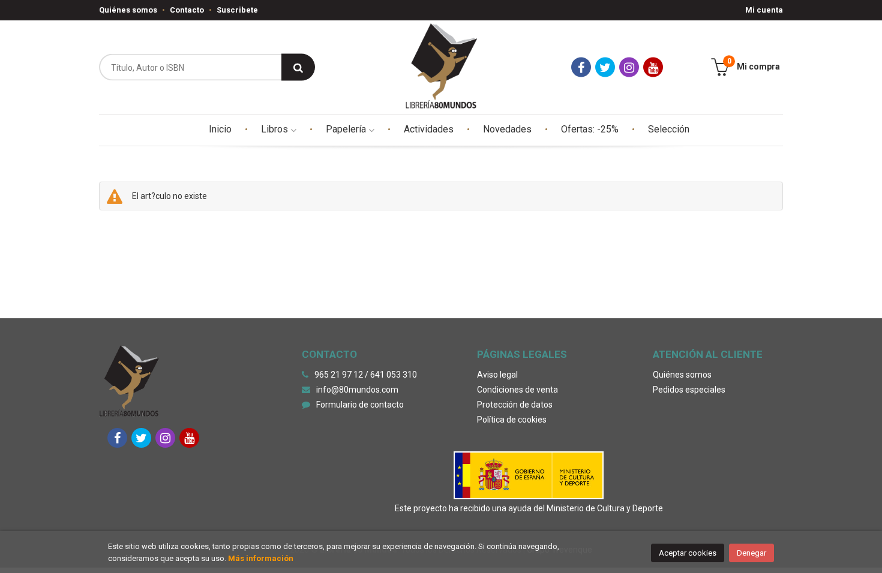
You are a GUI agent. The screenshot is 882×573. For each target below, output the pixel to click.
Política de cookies (512, 419)
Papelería (347, 129)
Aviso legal (497, 374)
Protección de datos (515, 404)
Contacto (187, 9)
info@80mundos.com (357, 389)
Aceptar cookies (687, 552)
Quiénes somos (128, 9)
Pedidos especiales (689, 389)
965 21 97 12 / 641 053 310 (365, 374)
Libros (275, 129)
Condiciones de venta (517, 389)
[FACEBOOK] (581, 67)
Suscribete (237, 9)
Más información (260, 558)
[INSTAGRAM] (629, 67)
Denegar (751, 552)
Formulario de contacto (360, 404)
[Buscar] (298, 67)
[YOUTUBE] (653, 67)
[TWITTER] (605, 67)
